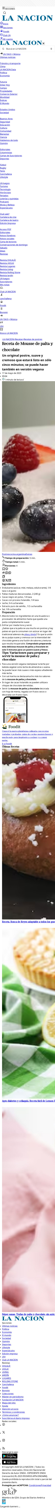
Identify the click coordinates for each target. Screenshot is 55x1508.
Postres (5, 554)
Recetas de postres (32, 339)
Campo (3, 88)
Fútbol (3, 164)
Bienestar (4, 134)
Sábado (3, 247)
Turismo (4, 186)
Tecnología (5, 189)
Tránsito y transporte (10, 63)
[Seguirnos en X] (3, 1433)
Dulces (29, 554)
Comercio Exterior (9, 94)
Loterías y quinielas (9, 198)
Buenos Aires (6, 118)
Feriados (4, 195)
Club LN (6, 35)
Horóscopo (5, 192)
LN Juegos (5, 183)
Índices (3, 100)
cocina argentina (17, 554)
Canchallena (6, 174)
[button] (27, 188)
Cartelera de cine (8, 217)
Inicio (5, 23)
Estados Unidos (7, 109)
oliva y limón (30, 634)
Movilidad (4, 97)
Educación (5, 124)
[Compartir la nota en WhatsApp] (9, 573)
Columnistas (6, 152)
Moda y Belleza (7, 204)
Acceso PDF (5, 229)
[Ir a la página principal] (27, 20)
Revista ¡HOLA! (7, 263)
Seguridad (5, 121)
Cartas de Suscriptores (11, 155)
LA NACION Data (8, 69)
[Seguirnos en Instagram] (3, 1441)
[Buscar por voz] (51, 48)
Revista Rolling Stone (10, 272)
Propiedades (6, 91)
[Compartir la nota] (3, 573)
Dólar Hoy (5, 85)
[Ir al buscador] (4, 12)
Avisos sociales (7, 238)
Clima (2, 66)
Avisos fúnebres (7, 235)
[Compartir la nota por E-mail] (9, 580)
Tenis (2, 171)
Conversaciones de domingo (14, 244)
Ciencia (3, 137)
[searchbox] (26, 48)
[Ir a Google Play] (9, 1458)
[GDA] (9, 1494)
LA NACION (8, 339)
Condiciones (35, 1485)
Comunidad (5, 131)
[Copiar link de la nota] (3, 576)
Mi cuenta (8, 39)
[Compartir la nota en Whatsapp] (6, 573)
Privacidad (46, 1485)
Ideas (2, 250)
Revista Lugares (7, 266)
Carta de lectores (8, 241)
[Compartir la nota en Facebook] (3, 580)
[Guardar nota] (3, 569)
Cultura (3, 128)
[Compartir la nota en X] (6, 580)
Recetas (18, 339)
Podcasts (4, 201)
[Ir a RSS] (3, 1449)
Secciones (8, 27)
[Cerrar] (43, 43)
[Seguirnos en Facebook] (3, 1425)
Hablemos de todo (9, 140)
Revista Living (6, 269)
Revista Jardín (6, 275)
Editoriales (5, 149)
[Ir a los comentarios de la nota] (6, 569)
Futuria (3, 81)
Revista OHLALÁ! (8, 260)
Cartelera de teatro (9, 220)
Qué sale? (4, 214)
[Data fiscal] (4, 1503)
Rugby (3, 168)
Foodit (6, 31)
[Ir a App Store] (9, 1463)
